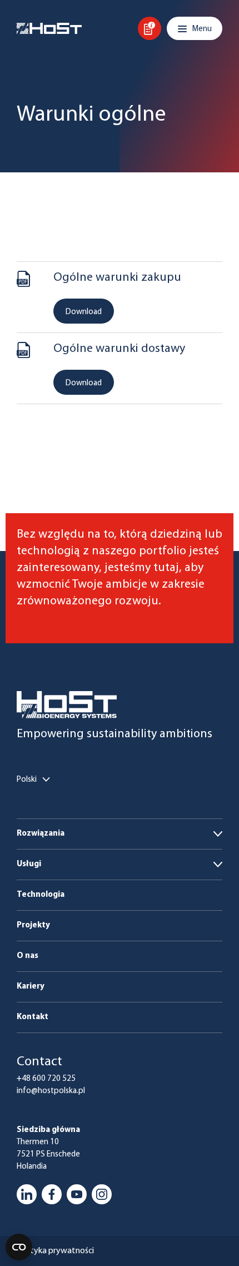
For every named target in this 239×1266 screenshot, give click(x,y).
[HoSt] (49, 28)
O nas (27, 956)
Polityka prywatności (55, 1251)
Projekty (33, 925)
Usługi (29, 864)
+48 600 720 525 (46, 1079)
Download (84, 312)
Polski (27, 780)
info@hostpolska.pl (51, 1091)
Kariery (30, 986)
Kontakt (32, 1017)
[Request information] (149, 28)
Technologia (40, 895)
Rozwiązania (40, 834)
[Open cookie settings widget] (19, 1247)
